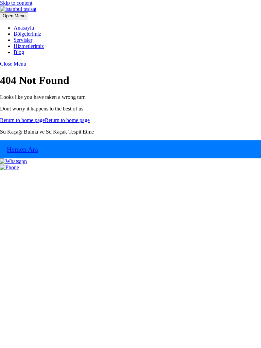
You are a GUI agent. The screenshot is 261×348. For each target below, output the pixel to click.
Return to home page (45, 120)
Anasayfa (24, 28)
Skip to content (16, 3)
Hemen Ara (22, 149)
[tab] (14, 15)
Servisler (23, 40)
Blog (19, 52)
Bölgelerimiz (27, 34)
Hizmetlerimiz (29, 46)
